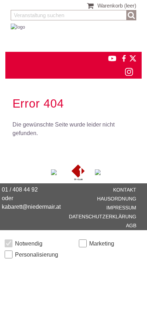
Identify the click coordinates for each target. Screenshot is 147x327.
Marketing (101, 244)
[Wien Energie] (98, 171)
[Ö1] (79, 171)
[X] (132, 58)
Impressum (121, 207)
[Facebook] (123, 58)
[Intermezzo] (54, 171)
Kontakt (124, 190)
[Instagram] (129, 71)
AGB (131, 225)
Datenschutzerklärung (102, 216)
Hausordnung (116, 199)
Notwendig (28, 244)
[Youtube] (109, 58)
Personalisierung (36, 255)
